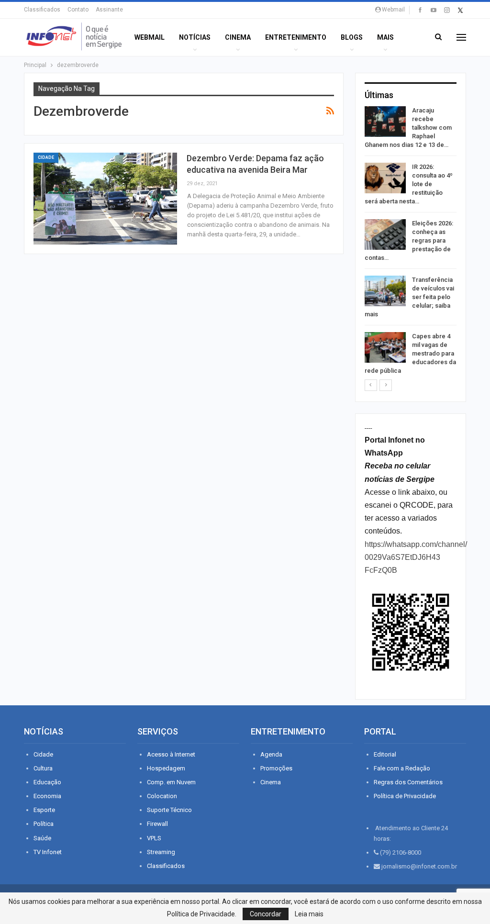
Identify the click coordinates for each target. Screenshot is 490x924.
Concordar (265, 914)
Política (43, 823)
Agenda (271, 754)
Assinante (109, 9)
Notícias (195, 37)
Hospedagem (166, 768)
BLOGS (352, 37)
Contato (78, 9)
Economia (47, 796)
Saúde (42, 838)
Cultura (43, 768)
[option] (411, 242)
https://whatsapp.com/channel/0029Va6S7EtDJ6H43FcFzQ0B (416, 557)
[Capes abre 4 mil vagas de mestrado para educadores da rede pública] (385, 347)
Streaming (161, 852)
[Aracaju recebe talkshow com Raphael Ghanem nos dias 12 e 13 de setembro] (385, 121)
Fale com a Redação (402, 768)
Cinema (238, 37)
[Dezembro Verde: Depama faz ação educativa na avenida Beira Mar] (105, 199)
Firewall (157, 823)
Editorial (385, 754)
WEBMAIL (149, 37)
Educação (47, 782)
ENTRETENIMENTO (295, 37)
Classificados (42, 9)
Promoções (276, 768)
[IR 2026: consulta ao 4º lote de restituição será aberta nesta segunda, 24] (385, 178)
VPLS (154, 838)
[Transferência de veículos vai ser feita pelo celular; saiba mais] (385, 291)
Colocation (162, 796)
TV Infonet (47, 852)
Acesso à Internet (171, 754)
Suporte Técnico (169, 809)
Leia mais (309, 914)
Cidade (46, 157)
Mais (385, 37)
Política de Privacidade (405, 796)
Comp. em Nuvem (171, 782)
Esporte (44, 809)
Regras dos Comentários (408, 782)
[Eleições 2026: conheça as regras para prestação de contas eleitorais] (385, 234)
